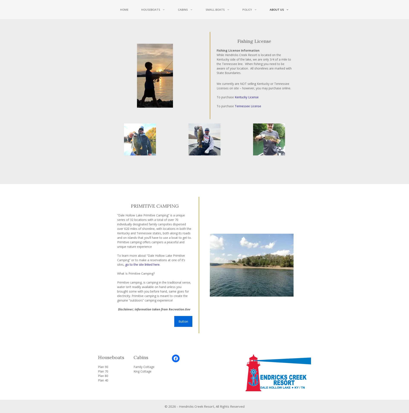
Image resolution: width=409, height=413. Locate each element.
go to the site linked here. (142, 264)
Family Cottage (144, 367)
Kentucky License (247, 97)
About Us (277, 10)
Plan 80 (103, 376)
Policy (247, 10)
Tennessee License (248, 106)
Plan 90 (103, 367)
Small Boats (215, 10)
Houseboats (150, 10)
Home (124, 10)
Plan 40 (103, 380)
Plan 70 (103, 371)
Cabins (183, 10)
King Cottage (142, 371)
